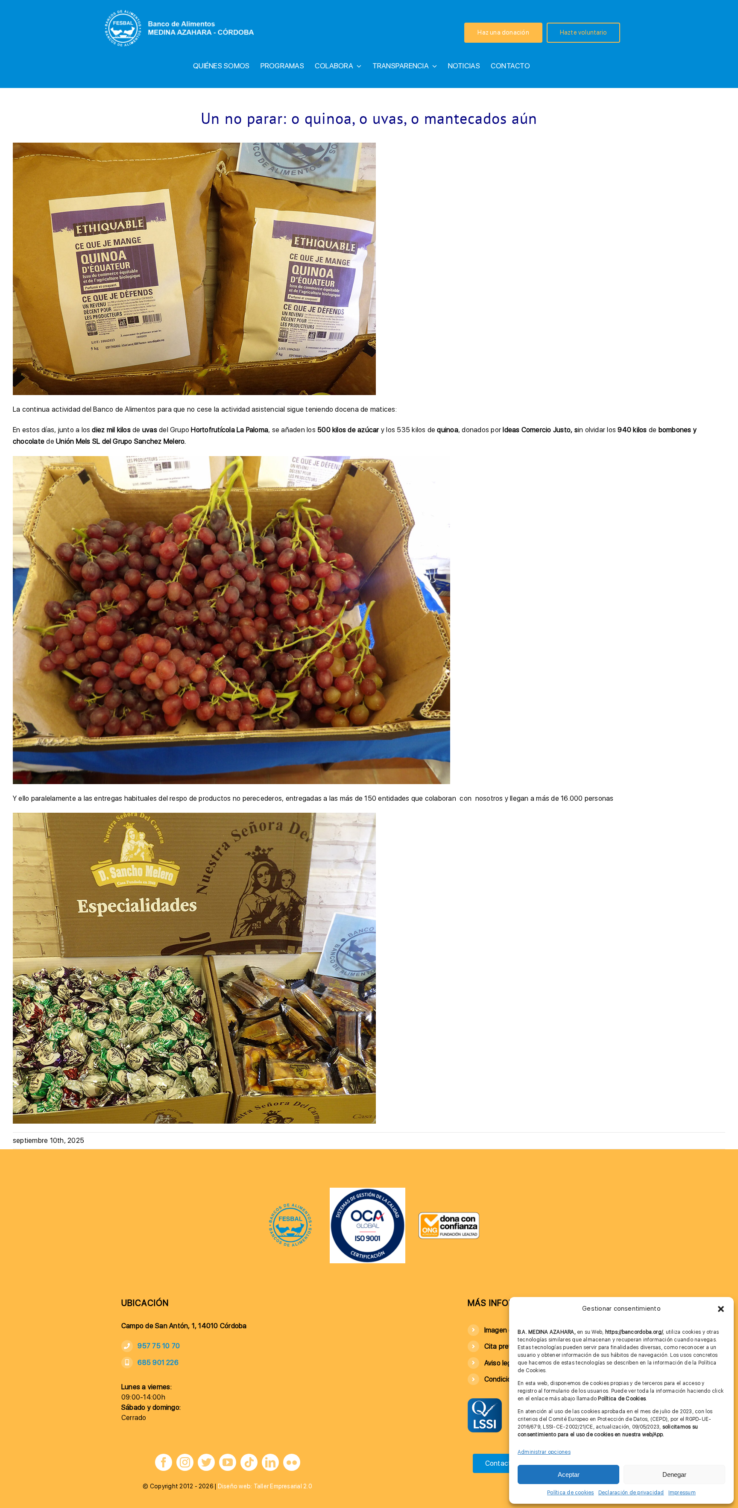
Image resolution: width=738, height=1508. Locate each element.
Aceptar (569, 1474)
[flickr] (291, 1462)
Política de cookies (570, 1493)
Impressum (682, 1493)
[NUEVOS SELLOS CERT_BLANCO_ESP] (367, 1191)
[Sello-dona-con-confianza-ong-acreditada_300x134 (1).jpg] (449, 1215)
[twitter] (206, 1462)
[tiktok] (249, 1462)
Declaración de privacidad (631, 1493)
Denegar (674, 1474)
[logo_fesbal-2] (290, 1206)
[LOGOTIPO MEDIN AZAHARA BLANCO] (181, 9)
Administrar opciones (544, 1452)
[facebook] (163, 1462)
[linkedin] (270, 1462)
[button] (721, 1309)
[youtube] (227, 1462)
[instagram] (184, 1462)
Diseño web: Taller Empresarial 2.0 (265, 1486)
